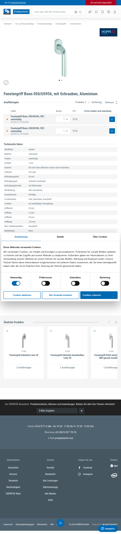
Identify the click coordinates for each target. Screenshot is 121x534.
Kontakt (50, 467)
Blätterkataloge (50, 487)
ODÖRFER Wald (13, 493)
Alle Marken (50, 493)
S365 (50, 500)
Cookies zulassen (92, 295)
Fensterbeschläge (44, 24)
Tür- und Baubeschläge (24, 24)
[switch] (45, 283)
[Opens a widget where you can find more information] (108, 529)
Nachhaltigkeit (13, 487)
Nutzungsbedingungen (25, 524)
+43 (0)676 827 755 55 (65, 432)
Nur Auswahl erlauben (60, 295)
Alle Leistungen (50, 480)
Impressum (8, 524)
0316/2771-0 (41, 426)
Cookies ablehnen (22, 295)
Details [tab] (60, 236)
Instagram (88, 474)
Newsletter (50, 474)
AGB (52, 524)
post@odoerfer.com (64, 438)
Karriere (13, 474)
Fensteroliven (75, 24)
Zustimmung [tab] (21, 236)
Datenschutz (42, 524)
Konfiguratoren (21, 11)
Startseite (8, 24)
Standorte (13, 480)
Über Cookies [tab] (100, 236)
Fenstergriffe (61, 24)
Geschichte (13, 467)
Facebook (87, 467)
